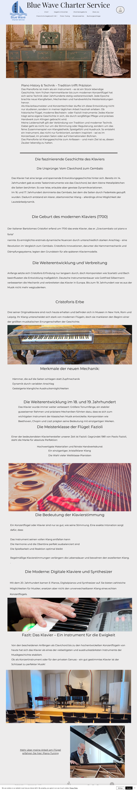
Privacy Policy (74, 788)
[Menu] (120, 9)
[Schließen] (135, 788)
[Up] (112, 784)
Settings (120, 788)
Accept (129, 788)
